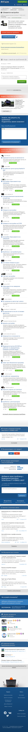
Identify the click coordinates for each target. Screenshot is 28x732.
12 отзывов (14, 443)
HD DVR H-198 (6, 208)
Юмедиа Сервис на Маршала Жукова (11, 660)
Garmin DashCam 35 (9, 194)
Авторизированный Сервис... (16, 628)
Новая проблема (22, 1)
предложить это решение (11, 142)
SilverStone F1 (4, 9)
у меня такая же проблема (10, 32)
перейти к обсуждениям (14, 590)
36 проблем (21, 9)
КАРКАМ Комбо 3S (9, 387)
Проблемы (19, 4)
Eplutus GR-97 (7, 284)
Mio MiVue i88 (9, 274)
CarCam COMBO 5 (8, 299)
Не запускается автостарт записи (13, 301)
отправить (22, 81)
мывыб (23, 68)
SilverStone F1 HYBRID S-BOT (10, 309)
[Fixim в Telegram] (5, 712)
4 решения (16, 357)
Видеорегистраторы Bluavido (10, 321)
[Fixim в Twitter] (7, 715)
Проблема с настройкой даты (12, 252)
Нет (17, 453)
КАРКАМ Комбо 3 (8, 374)
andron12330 (11, 634)
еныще (9, 17)
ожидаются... (17, 90)
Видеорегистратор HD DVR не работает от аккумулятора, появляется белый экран (12, 347)
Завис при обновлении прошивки (13, 362)
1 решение (16, 204)
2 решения (13, 163)
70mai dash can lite (8, 249)
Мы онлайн (21, 695)
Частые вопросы (21, 697)
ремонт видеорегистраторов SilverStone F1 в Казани (14, 666)
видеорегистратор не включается (13, 157)
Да (11, 453)
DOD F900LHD (7, 155)
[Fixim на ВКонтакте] (9, 712)
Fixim (6, 1)
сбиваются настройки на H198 (12, 223)
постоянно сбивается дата (11, 262)
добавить (22, 495)
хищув (4, 73)
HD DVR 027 (5, 234)
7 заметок (14, 546)
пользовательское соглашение (16, 726)
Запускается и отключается (11, 336)
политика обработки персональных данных (12, 727)
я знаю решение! (8, 36)
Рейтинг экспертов (21, 713)
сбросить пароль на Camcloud (12, 389)
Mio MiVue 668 (6, 360)
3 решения (19, 190)
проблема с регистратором (11, 401)
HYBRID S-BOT (13, 9)
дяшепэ (4, 63)
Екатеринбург (3, 16)
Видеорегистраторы (17, 8)
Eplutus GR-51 (10, 179)
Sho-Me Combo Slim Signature (9, 333)
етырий (9, 620)
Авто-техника (5, 8)
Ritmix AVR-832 (8, 260)
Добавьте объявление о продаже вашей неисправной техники (12, 602)
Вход (25, 4)
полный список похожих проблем (14, 414)
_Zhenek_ (10, 627)
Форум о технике (8, 706)
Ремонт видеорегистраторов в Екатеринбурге (12, 47)
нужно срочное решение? (16, 17)
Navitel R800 (7, 166)
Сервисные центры (8, 695)
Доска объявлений (8, 703)
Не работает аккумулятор (11, 376)
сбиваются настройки (9, 210)
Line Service (8, 655)
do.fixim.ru (6, 607)
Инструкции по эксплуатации (8, 700)
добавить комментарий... (10, 53)
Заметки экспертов (8, 697)
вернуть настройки (9, 323)
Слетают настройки (9, 276)
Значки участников (21, 716)
